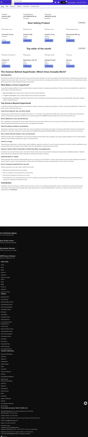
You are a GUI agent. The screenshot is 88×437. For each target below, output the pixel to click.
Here (8, 425)
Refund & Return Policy (7, 302)
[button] (27, 66)
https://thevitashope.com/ (7, 411)
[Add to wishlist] (10, 32)
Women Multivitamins (6, 354)
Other (24, 62)
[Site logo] (5, 2)
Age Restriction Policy (6, 304)
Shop (2, 267)
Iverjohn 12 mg (49, 34)
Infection (25, 36)
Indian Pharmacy (5, 319)
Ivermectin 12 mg (7, 34)
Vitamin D (4, 62)
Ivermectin (4, 36)
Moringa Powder (50, 60)
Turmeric (69, 60)
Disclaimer (3, 312)
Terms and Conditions (6, 307)
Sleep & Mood (5, 364)
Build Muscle (4, 379)
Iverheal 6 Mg (27, 34)
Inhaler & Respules (6, 371)
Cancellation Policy (6, 309)
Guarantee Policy (5, 317)
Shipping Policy (5, 297)
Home (2, 265)
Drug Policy (4, 314)
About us (3, 272)
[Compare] (3, 32)
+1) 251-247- (9, 423)
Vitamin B (3, 359)
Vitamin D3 (5, 60)
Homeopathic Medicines (7, 376)
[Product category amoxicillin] (44, 16)
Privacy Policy (4, 299)
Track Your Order (81, 2)
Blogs (2, 270)
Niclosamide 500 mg (73, 34)
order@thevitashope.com (11, 420)
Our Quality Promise (6, 322)
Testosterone (4, 361)
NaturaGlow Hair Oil (30, 60)
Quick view (7, 32)
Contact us (3, 275)
